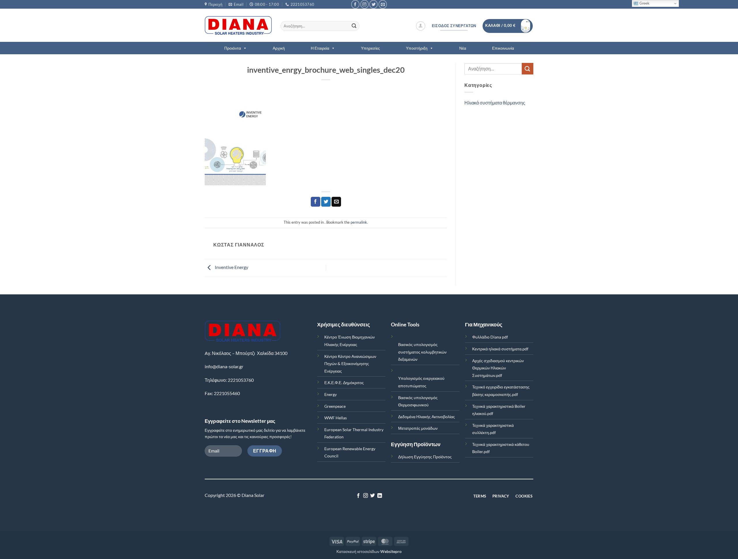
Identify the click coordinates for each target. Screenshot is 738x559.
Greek (643, 3)
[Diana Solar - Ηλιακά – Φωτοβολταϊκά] (238, 25)
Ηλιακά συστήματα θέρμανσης (494, 102)
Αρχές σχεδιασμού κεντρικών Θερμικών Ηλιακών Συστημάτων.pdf (498, 368)
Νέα (462, 48)
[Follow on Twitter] (373, 4)
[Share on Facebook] (315, 202)
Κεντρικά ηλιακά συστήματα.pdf (500, 348)
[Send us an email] (383, 4)
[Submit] (354, 26)
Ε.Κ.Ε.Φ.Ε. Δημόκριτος (344, 382)
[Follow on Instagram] (364, 4)
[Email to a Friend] (336, 202)
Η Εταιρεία (320, 48)
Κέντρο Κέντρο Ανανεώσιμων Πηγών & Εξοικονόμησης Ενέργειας (350, 363)
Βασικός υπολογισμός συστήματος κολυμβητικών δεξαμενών (422, 352)
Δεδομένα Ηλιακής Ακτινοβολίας (426, 416)
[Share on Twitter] (326, 202)
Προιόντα (232, 48)
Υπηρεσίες (370, 48)
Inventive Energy (231, 267)
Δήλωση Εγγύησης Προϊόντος (425, 456)
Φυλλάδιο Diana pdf (490, 336)
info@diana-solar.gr (224, 366)
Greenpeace (335, 406)
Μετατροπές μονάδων (418, 428)
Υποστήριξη (417, 48)
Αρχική (279, 48)
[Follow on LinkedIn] (379, 495)
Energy (330, 394)
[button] (420, 26)
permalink (359, 222)
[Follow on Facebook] (355, 4)
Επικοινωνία (503, 48)
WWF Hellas (335, 417)
